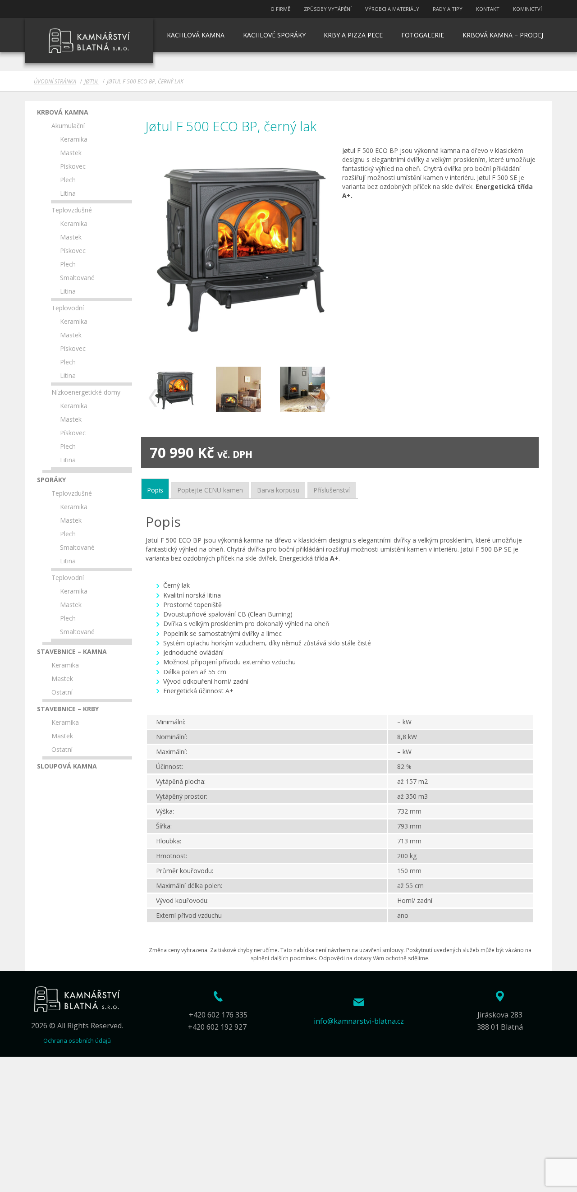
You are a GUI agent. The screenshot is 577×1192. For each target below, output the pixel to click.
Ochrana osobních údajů (77, 1040)
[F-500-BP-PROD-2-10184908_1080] (174, 389)
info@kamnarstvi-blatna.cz (359, 1021)
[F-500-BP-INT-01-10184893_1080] (238, 389)
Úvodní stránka (55, 81)
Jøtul (91, 81)
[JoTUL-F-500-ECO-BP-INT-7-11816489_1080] (302, 389)
